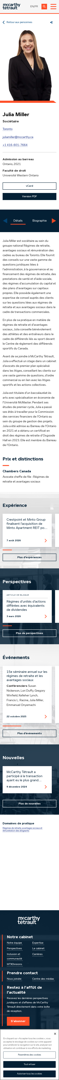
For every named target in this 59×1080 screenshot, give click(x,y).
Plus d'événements (29, 733)
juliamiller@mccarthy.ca (18, 137)
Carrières (37, 954)
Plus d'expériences (29, 557)
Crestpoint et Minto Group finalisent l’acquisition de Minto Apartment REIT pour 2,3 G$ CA (27, 524)
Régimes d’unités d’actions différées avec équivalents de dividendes (26, 605)
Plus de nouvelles (30, 803)
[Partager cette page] (51, 22)
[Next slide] (53, 220)
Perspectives (14, 948)
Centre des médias (43, 979)
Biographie (39, 220)
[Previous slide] (5, 220)
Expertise (37, 943)
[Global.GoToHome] (11, 6)
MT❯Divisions (14, 964)
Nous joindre (14, 979)
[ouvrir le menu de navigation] (53, 6)
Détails (18, 220)
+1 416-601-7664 (15, 145)
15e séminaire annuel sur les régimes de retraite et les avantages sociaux (27, 676)
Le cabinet (38, 948)
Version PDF (29, 196)
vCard (29, 186)
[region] (29, 1054)
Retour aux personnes (19, 22)
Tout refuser (29, 1064)
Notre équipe (14, 943)
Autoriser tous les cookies (29, 1074)
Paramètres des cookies (29, 1055)
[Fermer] (55, 1033)
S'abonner (18, 1021)
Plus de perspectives (29, 633)
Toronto (7, 129)
